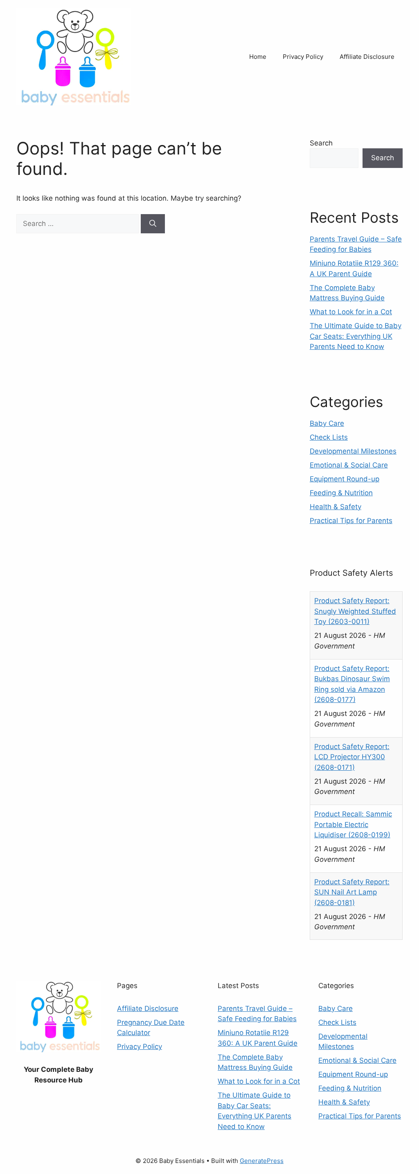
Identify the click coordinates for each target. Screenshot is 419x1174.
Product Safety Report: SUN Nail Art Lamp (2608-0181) (352, 892)
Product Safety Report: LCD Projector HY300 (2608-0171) (352, 756)
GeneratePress (262, 1161)
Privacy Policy (303, 56)
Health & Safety (335, 507)
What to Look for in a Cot (351, 312)
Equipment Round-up (344, 479)
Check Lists (329, 437)
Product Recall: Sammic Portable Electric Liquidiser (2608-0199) (353, 824)
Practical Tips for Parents (351, 521)
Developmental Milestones (353, 451)
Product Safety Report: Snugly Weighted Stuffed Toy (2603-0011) (355, 611)
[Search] (153, 224)
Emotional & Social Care (349, 465)
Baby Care (327, 423)
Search (321, 143)
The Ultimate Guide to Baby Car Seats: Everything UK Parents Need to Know (355, 336)
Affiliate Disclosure (367, 56)
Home (257, 56)
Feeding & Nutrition (341, 493)
